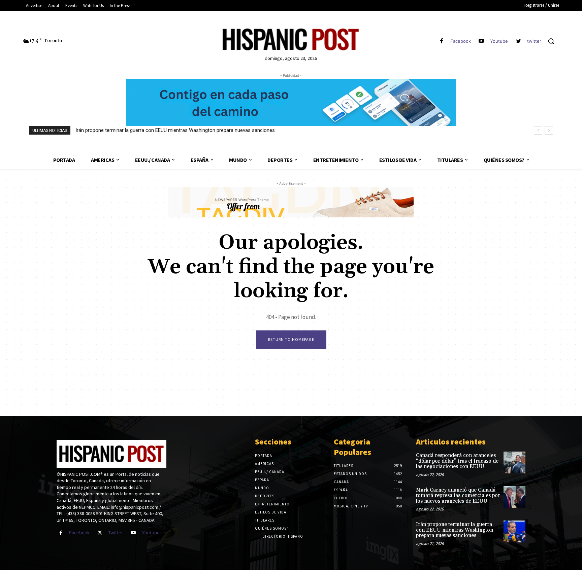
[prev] (538, 130)
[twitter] (518, 41)
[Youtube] (481, 41)
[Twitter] (100, 533)
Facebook (460, 41)
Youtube (499, 41)
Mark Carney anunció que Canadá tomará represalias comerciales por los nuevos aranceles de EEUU (458, 495)
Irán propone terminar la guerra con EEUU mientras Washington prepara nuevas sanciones (175, 130)
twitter (534, 41)
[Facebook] (441, 41)
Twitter (115, 532)
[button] (551, 41)
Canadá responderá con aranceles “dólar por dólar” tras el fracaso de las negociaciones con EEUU (457, 461)
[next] (549, 130)
